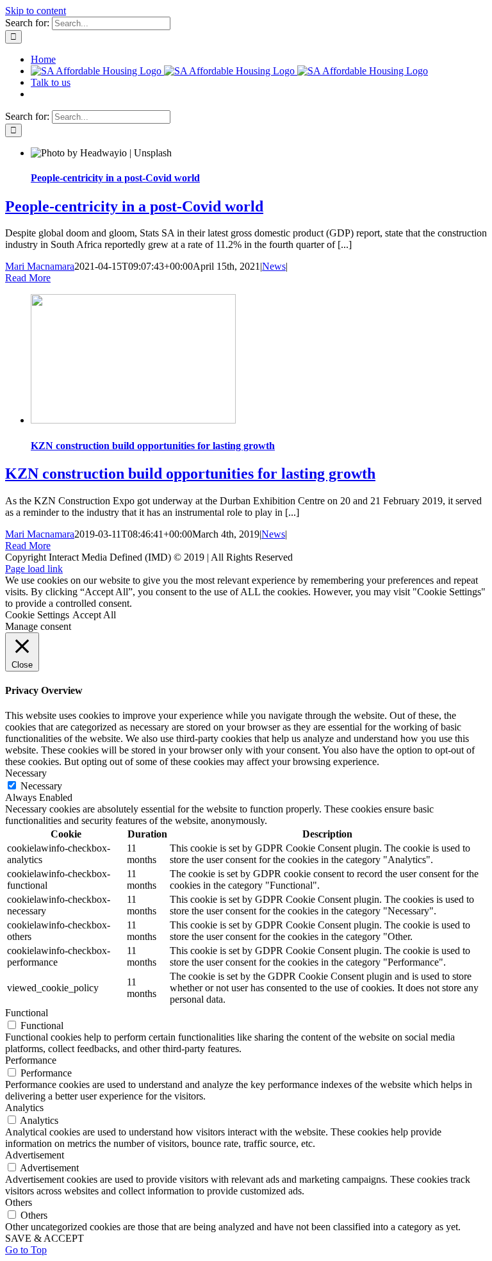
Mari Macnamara (39, 266)
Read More (28, 277)
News (274, 266)
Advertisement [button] (34, 1155)
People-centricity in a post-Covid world (115, 177)
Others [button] (18, 1202)
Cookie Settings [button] (37, 614)
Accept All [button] (94, 614)
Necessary (41, 785)
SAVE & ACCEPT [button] (44, 1238)
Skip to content (35, 10)
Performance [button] (30, 1060)
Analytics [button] (24, 1107)
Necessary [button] (26, 773)
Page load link (34, 568)
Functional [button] (26, 1012)
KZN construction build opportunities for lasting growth (153, 445)
